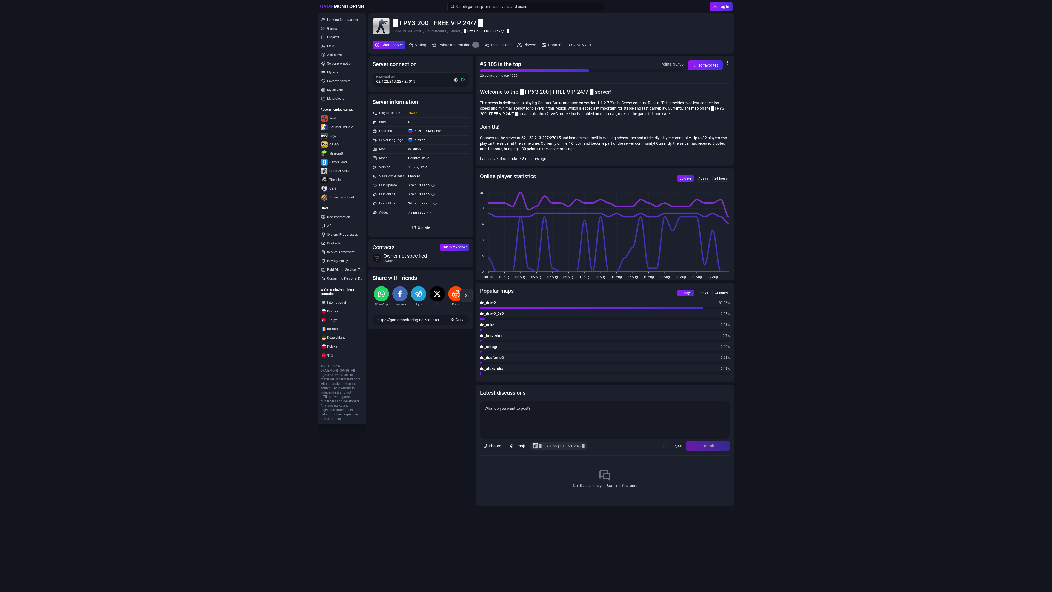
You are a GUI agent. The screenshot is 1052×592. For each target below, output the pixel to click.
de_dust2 (415, 149)
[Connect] (463, 79)
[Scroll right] (466, 295)
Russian (419, 140)
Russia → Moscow (427, 131)
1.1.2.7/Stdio (417, 167)
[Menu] (727, 62)
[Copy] (456, 79)
